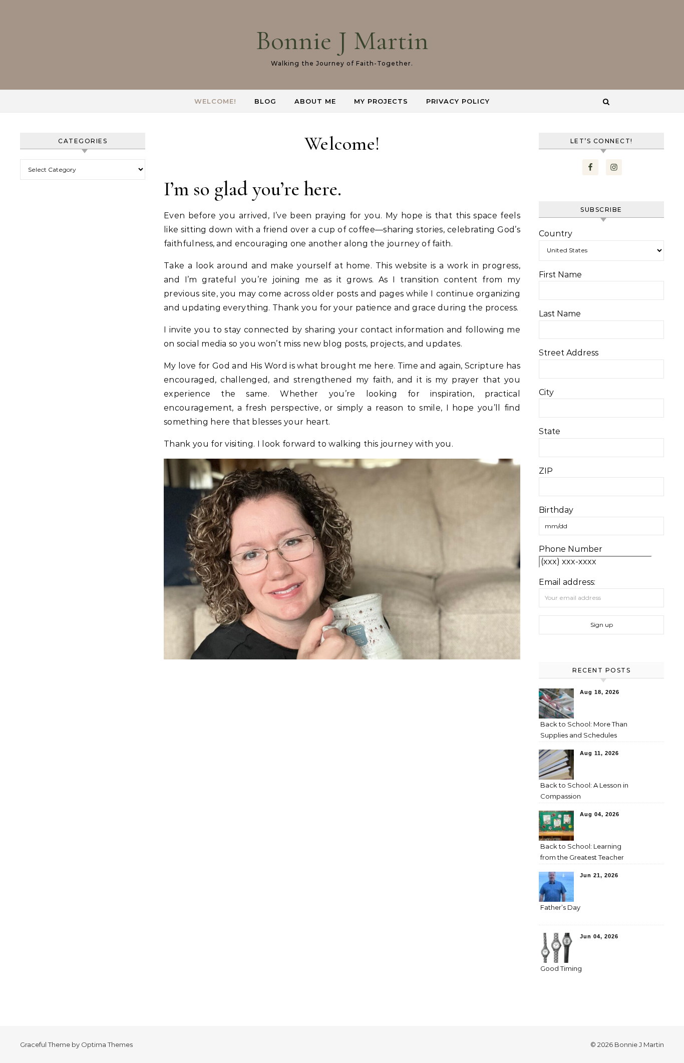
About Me (315, 101)
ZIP (546, 471)
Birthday (556, 510)
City (546, 392)
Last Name (560, 313)
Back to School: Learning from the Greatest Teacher (582, 851)
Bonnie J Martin (342, 40)
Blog (265, 101)
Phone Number (570, 549)
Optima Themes (107, 1044)
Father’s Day (560, 907)
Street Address (568, 353)
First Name (560, 274)
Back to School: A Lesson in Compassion (584, 790)
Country (555, 233)
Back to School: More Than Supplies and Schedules (583, 729)
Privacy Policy (458, 101)
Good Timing (561, 968)
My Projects (381, 101)
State (549, 431)
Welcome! (215, 101)
